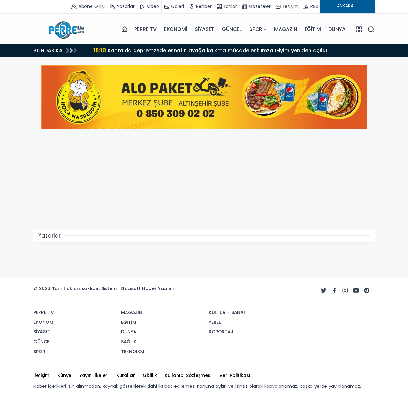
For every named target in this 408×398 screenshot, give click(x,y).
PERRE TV (145, 29)
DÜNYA (336, 29)
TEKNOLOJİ (133, 351)
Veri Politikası (234, 375)
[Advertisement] (204, 181)
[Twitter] (323, 290)
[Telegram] (367, 290)
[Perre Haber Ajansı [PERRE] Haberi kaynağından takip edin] (65, 29)
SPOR (255, 29)
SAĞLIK (128, 341)
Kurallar (125, 375)
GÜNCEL (232, 29)
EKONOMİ (175, 29)
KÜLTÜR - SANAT (227, 312)
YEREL (215, 322)
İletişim (41, 375)
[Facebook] (334, 290)
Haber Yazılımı (159, 288)
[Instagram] (345, 290)
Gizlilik (150, 375)
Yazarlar (49, 235)
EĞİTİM (313, 29)
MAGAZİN (285, 29)
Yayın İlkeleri (93, 375)
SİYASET (205, 29)
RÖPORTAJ (221, 332)
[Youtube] (356, 290)
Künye (64, 375)
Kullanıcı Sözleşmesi (188, 375)
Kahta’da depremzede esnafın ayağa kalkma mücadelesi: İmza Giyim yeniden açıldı (210, 50)
